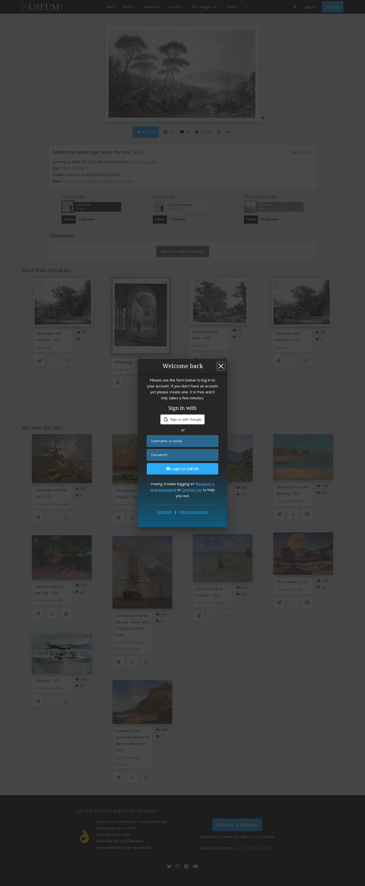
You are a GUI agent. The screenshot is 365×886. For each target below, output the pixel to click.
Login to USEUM (184, 468)
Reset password (193, 511)
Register (164, 511)
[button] (182, 419)
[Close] (221, 366)
